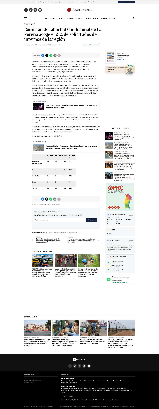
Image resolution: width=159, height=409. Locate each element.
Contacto (132, 406)
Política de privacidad (79, 406)
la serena (50, 232)
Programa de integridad (107, 406)
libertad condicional (61, 232)
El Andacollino (111, 388)
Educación (70, 18)
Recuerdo (96, 18)
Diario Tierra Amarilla (106, 381)
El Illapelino (115, 390)
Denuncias (125, 406)
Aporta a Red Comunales (126, 2)
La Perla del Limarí (76, 390)
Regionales (78, 18)
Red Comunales (29, 2)
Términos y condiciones (93, 406)
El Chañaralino (74, 381)
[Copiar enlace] (59, 55)
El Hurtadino (120, 388)
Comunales (53, 18)
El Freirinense (73, 383)
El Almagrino (65, 381)
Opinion (103, 18)
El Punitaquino (87, 390)
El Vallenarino (124, 381)
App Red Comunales (89, 2)
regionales (73, 232)
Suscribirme (92, 220)
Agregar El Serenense (90, 45)
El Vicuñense (92, 388)
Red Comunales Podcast (74, 2)
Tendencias (87, 18)
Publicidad (118, 406)
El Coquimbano (82, 388)
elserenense (29, 45)
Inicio (45, 18)
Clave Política (54, 2)
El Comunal (64, 388)
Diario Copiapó (94, 381)
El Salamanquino (124, 390)
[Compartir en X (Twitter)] (46, 55)
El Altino (115, 381)
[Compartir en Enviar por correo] (54, 55)
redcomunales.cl (29, 378)
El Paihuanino (102, 388)
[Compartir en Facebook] (42, 55)
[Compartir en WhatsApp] (50, 55)
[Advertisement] (120, 86)
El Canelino (107, 390)
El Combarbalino (97, 390)
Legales (112, 18)
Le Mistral (63, 2)
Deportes (61, 18)
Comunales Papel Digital (42, 2)
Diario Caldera (84, 381)
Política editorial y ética (66, 406)
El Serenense (73, 388)
